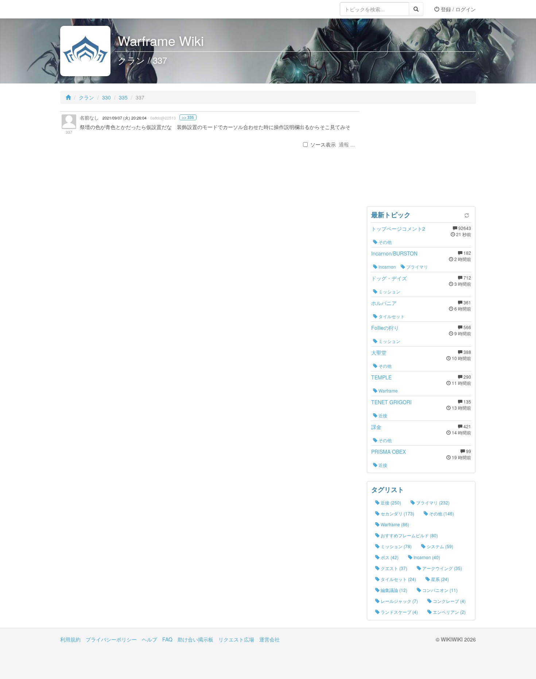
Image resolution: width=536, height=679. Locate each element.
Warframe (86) (394, 524)
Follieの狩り (385, 327)
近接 (382, 415)
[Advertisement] (421, 156)
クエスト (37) (393, 568)
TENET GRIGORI (391, 402)
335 (123, 97)
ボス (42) (389, 557)
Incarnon (386, 267)
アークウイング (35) (441, 568)
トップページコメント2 (398, 228)
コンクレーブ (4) (449, 601)
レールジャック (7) (399, 601)
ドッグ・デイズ (389, 278)
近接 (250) (390, 502)
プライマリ (416, 267)
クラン (86, 97)
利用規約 (70, 639)
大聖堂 (379, 352)
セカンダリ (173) (397, 513)
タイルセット (391, 316)
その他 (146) (441, 513)
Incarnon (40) (426, 557)
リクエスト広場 (236, 639)
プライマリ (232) (432, 502)
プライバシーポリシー (111, 639)
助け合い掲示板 (195, 639)
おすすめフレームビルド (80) (409, 535)
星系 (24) (439, 579)
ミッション (388, 291)
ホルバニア (384, 303)
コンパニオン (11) (439, 590)
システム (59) (439, 546)
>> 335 (188, 117)
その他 (384, 242)
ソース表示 (323, 144)
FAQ (167, 639)
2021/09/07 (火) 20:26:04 (124, 118)
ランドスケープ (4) (399, 612)
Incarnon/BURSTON (394, 253)
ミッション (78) (396, 546)
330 (106, 97)
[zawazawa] (89, 9)
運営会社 (269, 639)
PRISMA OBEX (388, 451)
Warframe (387, 390)
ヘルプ (149, 639)
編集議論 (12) (393, 590)
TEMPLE (381, 377)
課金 (376, 426)
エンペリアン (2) (449, 612)
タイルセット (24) (398, 579)
